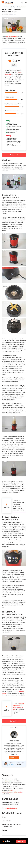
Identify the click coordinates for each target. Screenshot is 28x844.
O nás (4, 817)
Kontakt (4, 830)
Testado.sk (7, 780)
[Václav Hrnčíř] (14, 734)
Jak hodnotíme (6, 821)
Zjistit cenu (13, 155)
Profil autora (13, 757)
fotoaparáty (10, 792)
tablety (15, 792)
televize (20, 792)
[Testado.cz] (7, 2)
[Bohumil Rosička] (6, 763)
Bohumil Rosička (11, 764)
